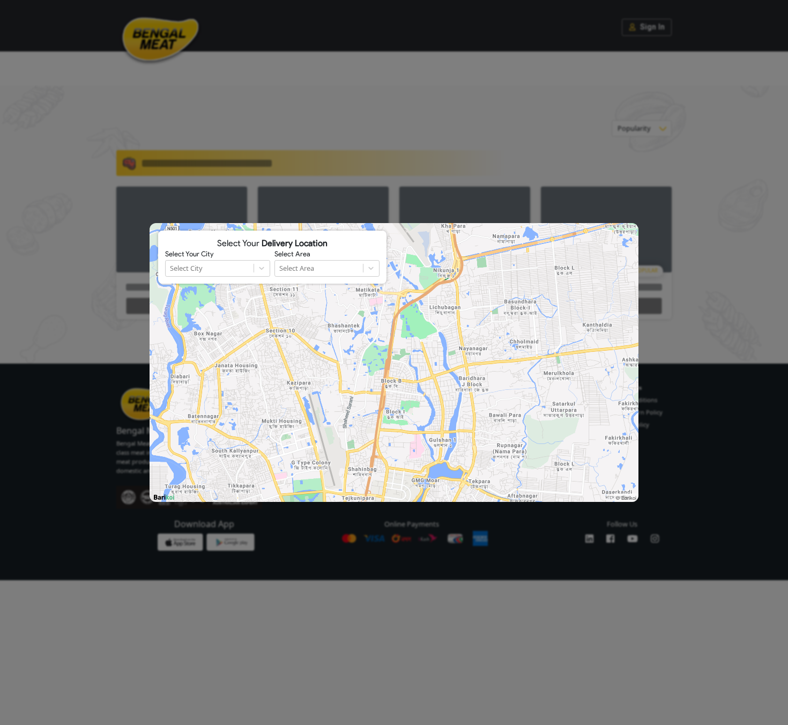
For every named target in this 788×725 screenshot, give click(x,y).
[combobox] (171, 268)
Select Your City (189, 254)
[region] (394, 362)
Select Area (292, 254)
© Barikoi (626, 497)
